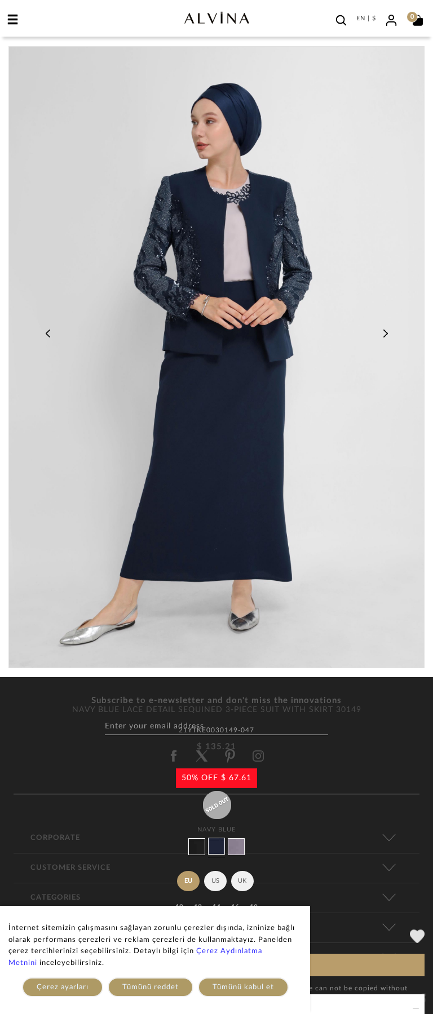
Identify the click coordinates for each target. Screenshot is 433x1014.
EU (188, 881)
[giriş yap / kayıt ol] (391, 19)
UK (242, 881)
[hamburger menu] (13, 19)
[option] (216, 361)
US (215, 881)
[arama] (341, 20)
